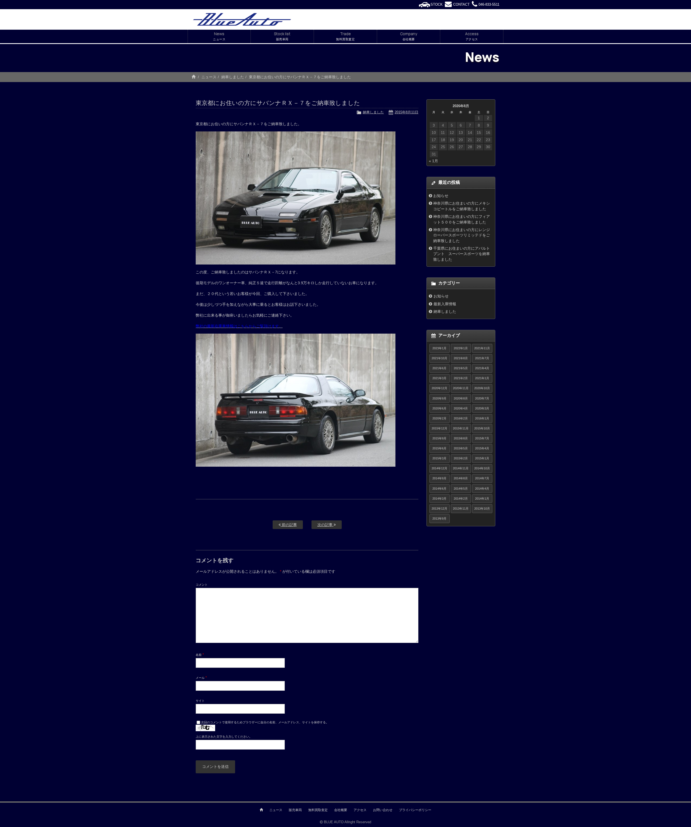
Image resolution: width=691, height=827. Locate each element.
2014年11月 (461, 468)
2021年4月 (482, 368)
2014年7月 (482, 478)
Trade (345, 36)
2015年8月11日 (406, 112)
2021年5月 (461, 368)
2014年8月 (461, 478)
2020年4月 (461, 408)
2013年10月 (482, 508)
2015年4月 (482, 448)
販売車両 (295, 810)
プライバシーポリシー (415, 810)
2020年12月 (439, 388)
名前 (200, 654)
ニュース (208, 77)
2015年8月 (461, 438)
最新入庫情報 (444, 304)
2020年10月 (482, 388)
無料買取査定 (318, 810)
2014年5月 (461, 488)
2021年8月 (461, 358)
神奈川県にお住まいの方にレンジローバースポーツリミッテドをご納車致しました (461, 235)
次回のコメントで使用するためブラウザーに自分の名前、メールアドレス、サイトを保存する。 (265, 722)
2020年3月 (482, 408)
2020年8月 (461, 398)
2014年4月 (482, 488)
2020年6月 (439, 408)
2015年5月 (461, 448)
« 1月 (433, 161)
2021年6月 (439, 368)
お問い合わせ (382, 810)
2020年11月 (461, 388)
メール (201, 677)
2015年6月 (439, 448)
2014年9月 (439, 478)
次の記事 (325, 525)
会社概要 (340, 810)
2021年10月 (439, 358)
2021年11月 (482, 348)
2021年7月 (482, 358)
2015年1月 (482, 458)
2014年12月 (439, 468)
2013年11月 (461, 508)
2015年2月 (461, 458)
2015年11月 (461, 428)
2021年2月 (461, 378)
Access (472, 36)
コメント (202, 584)
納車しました (232, 77)
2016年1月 (482, 418)
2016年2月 (461, 418)
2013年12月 (439, 508)
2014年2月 (461, 498)
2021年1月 (482, 378)
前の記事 (289, 525)
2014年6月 (439, 488)
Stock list (282, 36)
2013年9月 (439, 518)
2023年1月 (439, 348)
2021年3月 (439, 378)
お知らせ (440, 196)
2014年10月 (482, 468)
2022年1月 (461, 348)
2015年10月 (482, 428)
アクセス (360, 810)
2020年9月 (439, 398)
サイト (200, 700)
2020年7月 (482, 398)
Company (408, 36)
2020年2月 (439, 418)
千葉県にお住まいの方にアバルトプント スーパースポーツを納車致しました (461, 254)
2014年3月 (439, 498)
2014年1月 (482, 498)
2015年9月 (439, 438)
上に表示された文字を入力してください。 (224, 736)
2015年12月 (439, 428)
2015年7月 (482, 438)
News (219, 36)
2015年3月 (439, 458)
